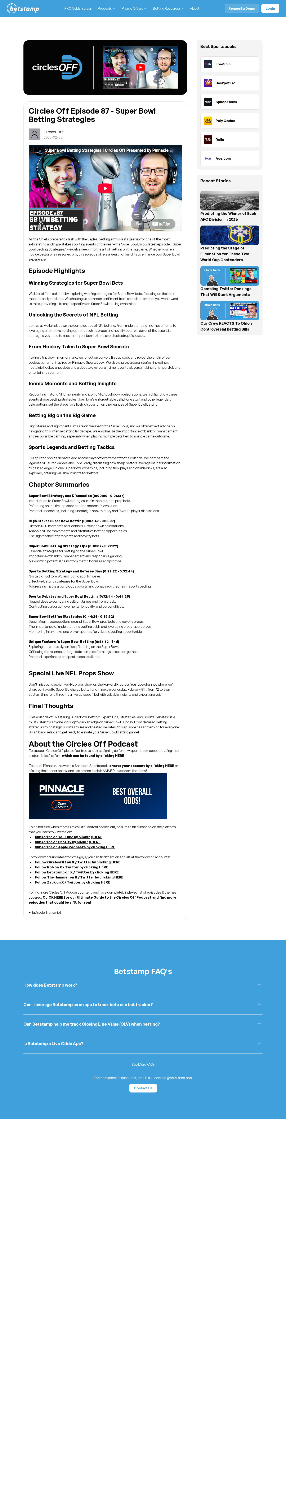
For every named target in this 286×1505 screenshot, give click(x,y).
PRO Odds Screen (78, 8)
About (194, 8)
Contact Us (143, 1088)
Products (105, 8)
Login (270, 8)
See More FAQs (143, 1064)
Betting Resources (167, 8)
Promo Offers (132, 8)
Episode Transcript (46, 912)
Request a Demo (241, 8)
